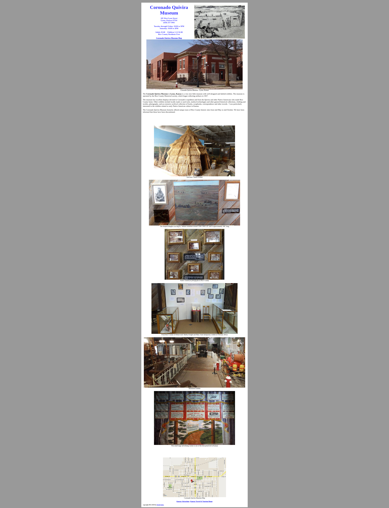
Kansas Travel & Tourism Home (201, 501)
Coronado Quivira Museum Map (169, 38)
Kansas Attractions (183, 501)
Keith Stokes (160, 505)
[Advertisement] (194, 119)
